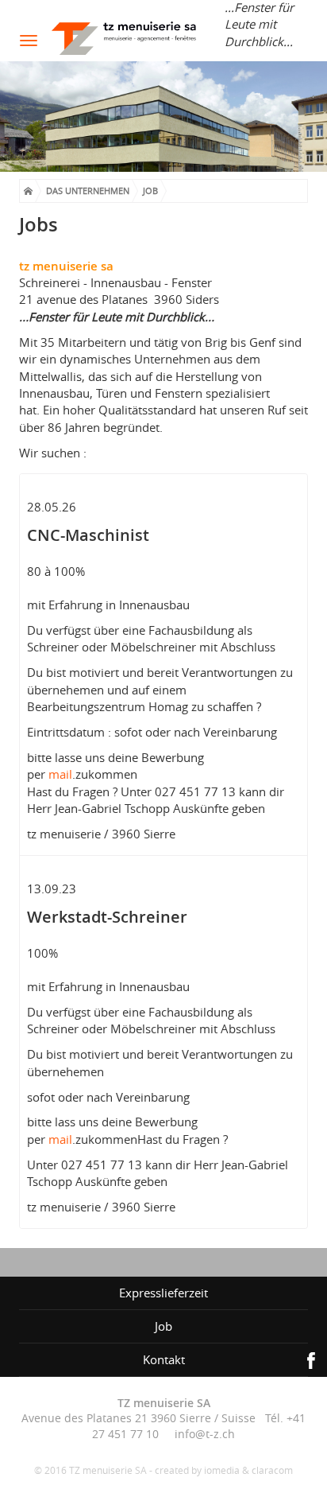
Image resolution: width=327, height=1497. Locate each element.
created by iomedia (197, 1470)
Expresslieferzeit (163, 1293)
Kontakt (164, 1359)
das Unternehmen (87, 190)
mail (60, 774)
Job (150, 190)
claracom (272, 1470)
